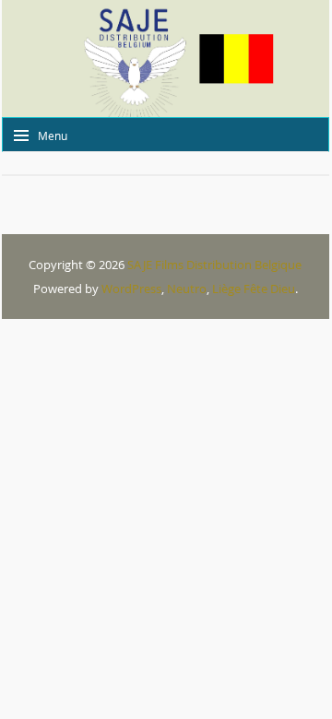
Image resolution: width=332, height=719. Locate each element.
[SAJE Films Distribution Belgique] (165, 58)
